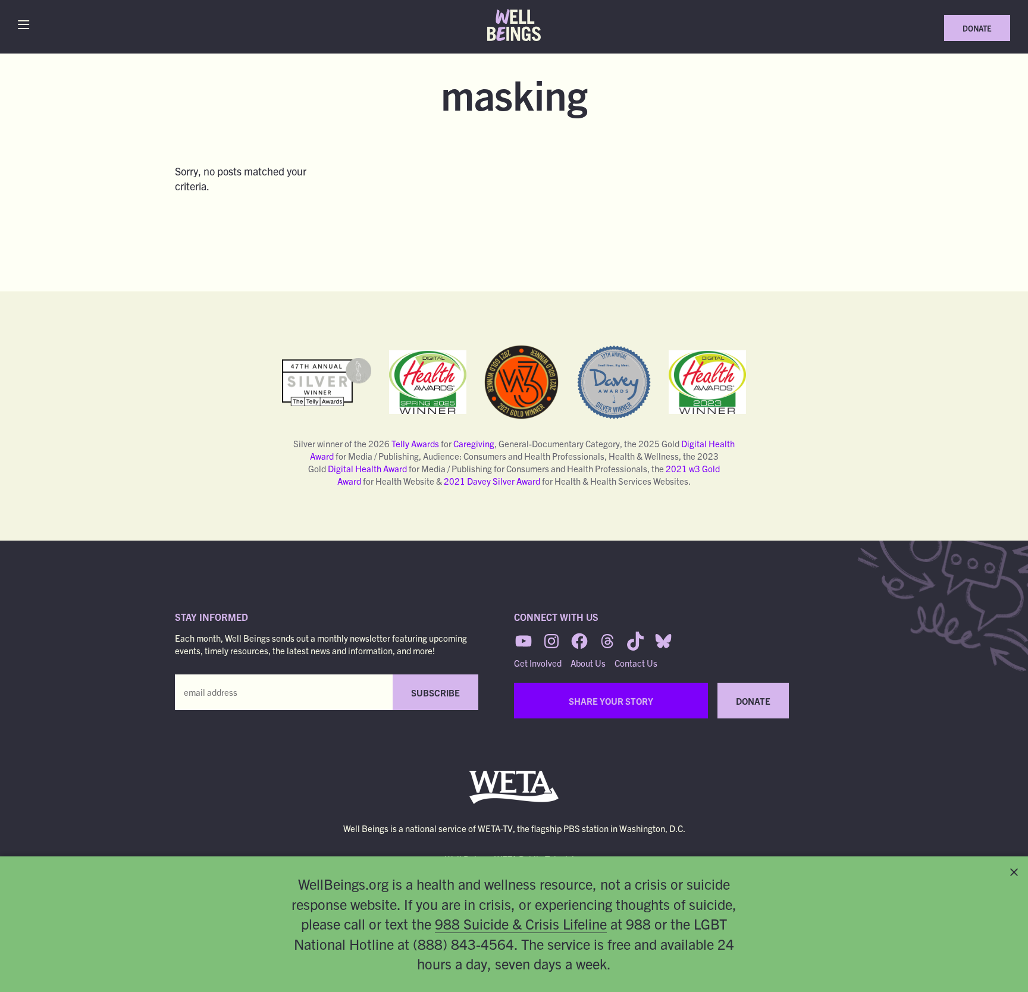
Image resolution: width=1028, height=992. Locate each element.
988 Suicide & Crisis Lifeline (521, 924)
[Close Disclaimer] (1014, 872)
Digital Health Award (367, 468)
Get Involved (538, 662)
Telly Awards (415, 443)
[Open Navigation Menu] (26, 25)
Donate (977, 28)
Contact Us (636, 662)
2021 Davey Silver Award (492, 480)
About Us (588, 662)
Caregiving (473, 443)
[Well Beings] (514, 25)
